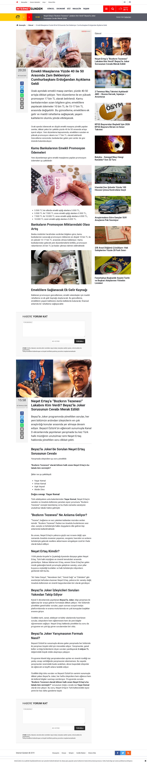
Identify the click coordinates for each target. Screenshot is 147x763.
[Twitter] (22, 87)
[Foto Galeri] (130, 2)
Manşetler (24, 2)
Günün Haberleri (35, 2)
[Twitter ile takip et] (123, 753)
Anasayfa (55, 753)
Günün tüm (123, 17)
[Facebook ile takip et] (117, 753)
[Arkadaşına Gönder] (22, 99)
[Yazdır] (22, 103)
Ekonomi (61, 9)
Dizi (68, 9)
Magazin (77, 9)
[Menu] (106, 9)
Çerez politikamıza (121, 761)
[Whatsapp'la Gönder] (22, 95)
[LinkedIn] (22, 91)
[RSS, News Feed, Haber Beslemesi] (128, 753)
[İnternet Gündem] (29, 9)
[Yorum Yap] (22, 107)
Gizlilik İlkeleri (81, 753)
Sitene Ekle (51, 2)
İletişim (71, 753)
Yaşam (86, 9)
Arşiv (44, 2)
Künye (64, 753)
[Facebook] (22, 83)
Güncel (50, 9)
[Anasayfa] (17, 2)
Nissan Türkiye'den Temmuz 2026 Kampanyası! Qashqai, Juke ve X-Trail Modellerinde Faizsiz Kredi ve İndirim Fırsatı (71, 17)
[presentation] (23, 17)
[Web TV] (124, 2)
